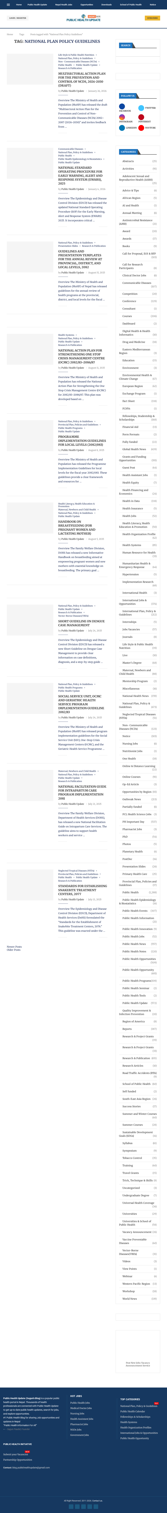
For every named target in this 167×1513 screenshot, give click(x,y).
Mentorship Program (139, 681)
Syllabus (139, 1143)
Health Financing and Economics (138, 492)
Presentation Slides (139, 866)
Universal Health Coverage (139, 1203)
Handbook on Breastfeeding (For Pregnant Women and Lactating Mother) (76, 527)
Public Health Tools (139, 995)
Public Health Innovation (139, 929)
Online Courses (139, 776)
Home (19, 4)
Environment (139, 367)
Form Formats (139, 434)
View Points (139, 1268)
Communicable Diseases (139, 283)
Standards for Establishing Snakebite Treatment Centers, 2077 (82, 890)
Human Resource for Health (139, 552)
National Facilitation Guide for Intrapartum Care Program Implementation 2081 (82, 792)
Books (139, 246)
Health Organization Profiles (135, 1427)
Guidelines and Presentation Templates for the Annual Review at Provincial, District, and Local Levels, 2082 (80, 259)
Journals (139, 636)
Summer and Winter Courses (139, 1114)
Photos (139, 844)
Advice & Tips (139, 190)
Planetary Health (139, 851)
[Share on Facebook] (72, 133)
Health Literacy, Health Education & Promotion (138, 525)
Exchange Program (139, 393)
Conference (139, 301)
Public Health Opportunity (139, 970)
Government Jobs (79, 1435)
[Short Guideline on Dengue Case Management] (30, 620)
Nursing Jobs (139, 743)
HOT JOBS (76, 1396)
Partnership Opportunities (17, 1460)
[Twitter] (77, 1506)
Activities (139, 168)
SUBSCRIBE (152, 18)
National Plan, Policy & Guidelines (138, 705)
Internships (139, 621)
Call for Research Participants (138, 266)
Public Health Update (37, 4)
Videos (139, 1261)
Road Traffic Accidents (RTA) (139, 1073)
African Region (139, 198)
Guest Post (139, 467)
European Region (139, 386)
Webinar (139, 1276)
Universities (139, 1213)
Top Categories (130, 1399)
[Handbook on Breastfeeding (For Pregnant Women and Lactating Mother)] (30, 518)
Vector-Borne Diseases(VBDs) (138, 1252)
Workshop (139, 1291)
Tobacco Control (139, 1158)
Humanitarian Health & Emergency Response (138, 565)
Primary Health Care (139, 874)
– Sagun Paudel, (13, 1429)
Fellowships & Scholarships (135, 1417)
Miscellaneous (139, 688)
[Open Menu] (8, 4)
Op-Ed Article (139, 784)
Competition (139, 293)
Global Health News (139, 449)
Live (139, 655)
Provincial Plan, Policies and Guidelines (138, 883)
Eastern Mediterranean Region (138, 351)
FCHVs (139, 408)
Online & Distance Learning (139, 766)
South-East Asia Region (139, 1098)
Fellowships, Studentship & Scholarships (138, 418)
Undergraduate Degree (139, 1195)
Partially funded (139, 806)
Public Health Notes (139, 951)
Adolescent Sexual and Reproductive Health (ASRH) (138, 178)
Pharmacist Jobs (139, 829)
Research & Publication (139, 1058)
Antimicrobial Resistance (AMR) (138, 222)
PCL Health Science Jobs (139, 814)
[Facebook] (71, 1506)
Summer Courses (139, 1124)
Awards (139, 238)
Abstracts (139, 161)
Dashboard (139, 323)
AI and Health (139, 205)
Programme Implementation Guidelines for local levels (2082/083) (82, 441)
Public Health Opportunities (139, 959)
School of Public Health (131, 4)
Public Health (139, 892)
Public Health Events (139, 910)
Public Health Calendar (132, 1411)
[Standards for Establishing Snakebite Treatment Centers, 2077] (30, 885)
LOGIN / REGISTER (17, 18)
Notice (153, 4)
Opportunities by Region (139, 791)
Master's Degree (139, 662)
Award (139, 231)
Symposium (139, 1150)
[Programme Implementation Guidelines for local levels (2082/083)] (30, 435)
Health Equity (139, 482)
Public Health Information (139, 918)
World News (139, 1298)
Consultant (139, 308)
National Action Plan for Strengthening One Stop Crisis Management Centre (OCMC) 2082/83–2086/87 (81, 356)
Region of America (139, 1021)
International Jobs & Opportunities (138, 602)
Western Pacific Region (139, 1283)
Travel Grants (139, 1172)
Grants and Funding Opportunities (138, 458)
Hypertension (139, 574)
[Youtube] (89, 1506)
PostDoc (139, 859)
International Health (139, 592)
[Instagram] (83, 1506)
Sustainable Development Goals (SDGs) (138, 1134)
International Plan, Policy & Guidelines (138, 613)
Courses (139, 316)
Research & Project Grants (139, 1036)
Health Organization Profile (139, 534)
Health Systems (139, 545)
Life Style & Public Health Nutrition (138, 646)
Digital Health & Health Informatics (138, 333)
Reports (139, 1028)
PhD (139, 836)
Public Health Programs (139, 980)
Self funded (139, 1091)
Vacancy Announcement (139, 1232)
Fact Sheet (139, 401)
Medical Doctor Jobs (81, 1408)
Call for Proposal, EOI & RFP (139, 254)
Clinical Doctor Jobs (139, 275)
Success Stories (139, 1106)
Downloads (106, 4)
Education (139, 360)
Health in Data (139, 501)
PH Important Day (139, 821)
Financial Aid (139, 426)
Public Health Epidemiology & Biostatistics (138, 901)
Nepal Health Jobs (63, 4)
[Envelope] (96, 1506)
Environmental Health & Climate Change (138, 377)
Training (139, 1165)
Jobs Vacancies (139, 629)
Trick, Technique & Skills (139, 1180)
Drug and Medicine (139, 342)
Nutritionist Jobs (139, 751)
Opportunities (87, 4)
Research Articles (139, 1065)
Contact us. (97, 1500)
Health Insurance (139, 508)
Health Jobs (139, 516)
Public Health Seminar (139, 988)
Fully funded (139, 441)
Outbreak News (139, 799)
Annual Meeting (139, 212)
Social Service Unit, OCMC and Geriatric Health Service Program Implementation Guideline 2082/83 (81, 704)
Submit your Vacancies (15, 1454)
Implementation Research (139, 582)
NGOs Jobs (76, 1430)
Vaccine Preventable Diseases (138, 1241)
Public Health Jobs (139, 936)
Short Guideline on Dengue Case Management (81, 623)
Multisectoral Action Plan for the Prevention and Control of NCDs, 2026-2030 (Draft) (82, 79)
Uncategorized (139, 1187)
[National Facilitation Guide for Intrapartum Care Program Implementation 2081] (30, 785)
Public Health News (139, 944)
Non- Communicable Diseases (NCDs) (138, 727)
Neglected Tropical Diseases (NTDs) (138, 716)
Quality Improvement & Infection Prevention (138, 1012)
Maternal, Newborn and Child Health (138, 672)
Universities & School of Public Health (138, 1223)
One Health (139, 758)
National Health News (139, 696)
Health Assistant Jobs (139, 475)
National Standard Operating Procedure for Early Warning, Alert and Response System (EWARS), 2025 (80, 175)
